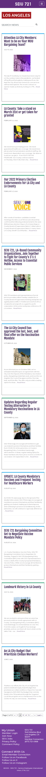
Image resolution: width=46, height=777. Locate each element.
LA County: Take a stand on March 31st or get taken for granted (21, 112)
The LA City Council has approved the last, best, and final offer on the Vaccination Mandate (21, 333)
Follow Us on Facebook (14, 757)
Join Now (7, 736)
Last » (39, 715)
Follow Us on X (9, 760)
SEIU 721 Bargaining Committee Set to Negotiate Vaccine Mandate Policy (23, 534)
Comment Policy (10, 744)
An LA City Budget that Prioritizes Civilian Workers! (21, 652)
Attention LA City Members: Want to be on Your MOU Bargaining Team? (20, 41)
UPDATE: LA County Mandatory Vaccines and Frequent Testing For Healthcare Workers (22, 480)
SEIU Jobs (7, 739)
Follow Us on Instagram (14, 763)
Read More (34, 160)
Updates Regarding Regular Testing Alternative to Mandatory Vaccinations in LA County (22, 407)
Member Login (10, 733)
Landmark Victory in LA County (22, 587)
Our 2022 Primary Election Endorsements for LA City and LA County (22, 182)
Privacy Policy (9, 741)
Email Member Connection (16, 754)
